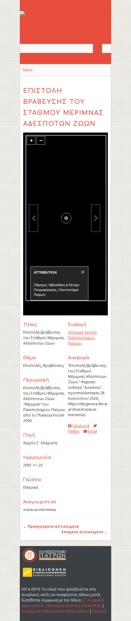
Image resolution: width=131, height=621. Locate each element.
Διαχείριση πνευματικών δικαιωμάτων (55, 611)
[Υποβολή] (97, 48)
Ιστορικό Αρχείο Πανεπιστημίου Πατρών (82, 338)
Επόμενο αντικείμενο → (85, 531)
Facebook (81, 425)
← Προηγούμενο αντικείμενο (51, 526)
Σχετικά (99, 611)
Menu (28, 70)
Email (92, 431)
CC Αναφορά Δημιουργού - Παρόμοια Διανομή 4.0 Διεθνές (62, 603)
